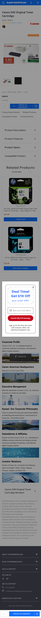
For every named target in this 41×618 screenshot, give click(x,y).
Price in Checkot (21, 614)
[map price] (37, 614)
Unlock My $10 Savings (20, 318)
